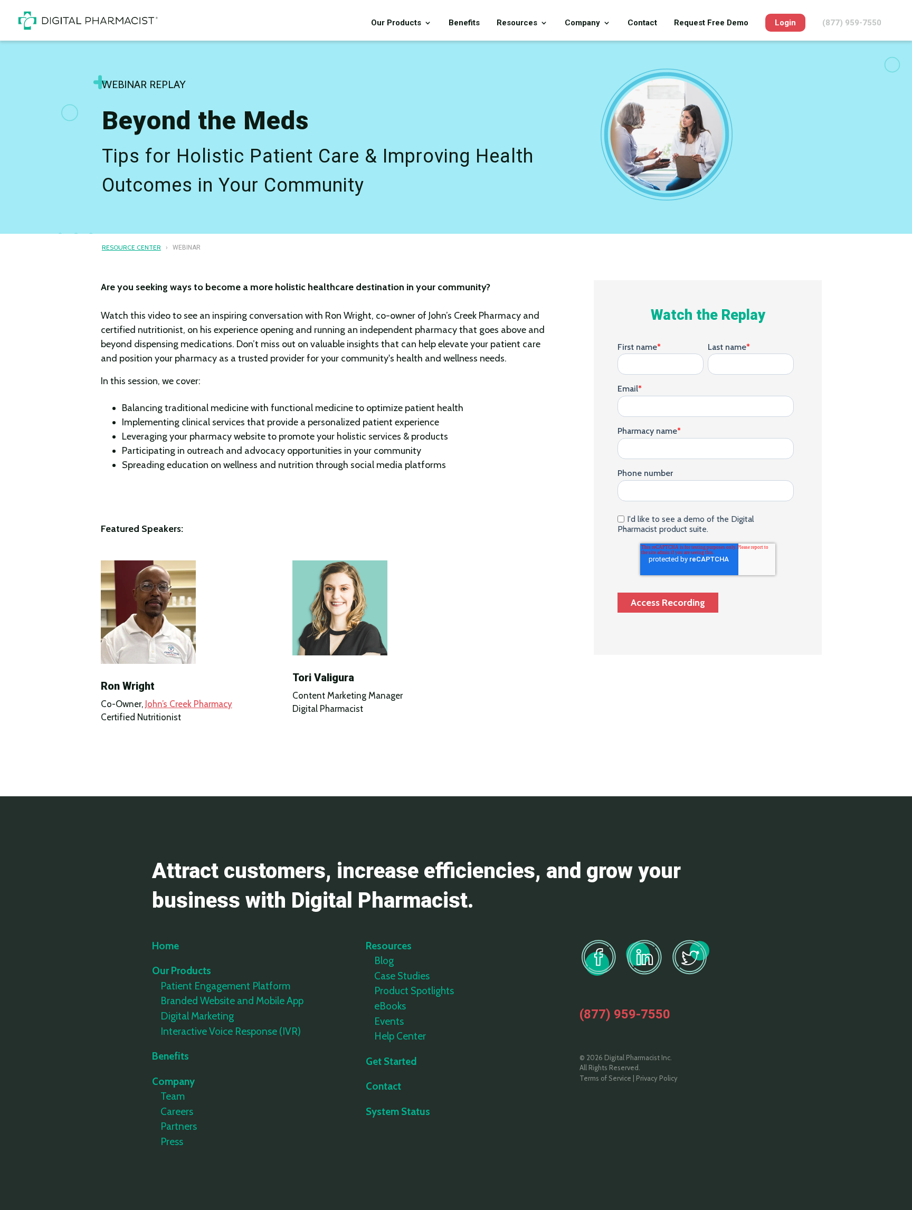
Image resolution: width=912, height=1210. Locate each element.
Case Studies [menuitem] (402, 976)
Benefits (464, 23)
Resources (517, 23)
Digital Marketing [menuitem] (197, 1016)
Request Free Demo (711, 23)
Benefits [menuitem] (170, 1056)
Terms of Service (605, 1078)
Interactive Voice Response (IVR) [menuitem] (230, 1031)
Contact (642, 23)
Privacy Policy (657, 1078)
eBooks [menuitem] (390, 1006)
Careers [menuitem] (176, 1112)
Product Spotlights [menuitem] (414, 991)
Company (582, 23)
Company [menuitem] (173, 1081)
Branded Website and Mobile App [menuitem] (231, 1001)
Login (785, 22)
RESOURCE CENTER (131, 247)
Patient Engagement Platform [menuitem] (225, 986)
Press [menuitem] (171, 1142)
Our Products (396, 23)
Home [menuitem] (165, 946)
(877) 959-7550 (851, 23)
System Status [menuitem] (398, 1112)
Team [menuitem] (172, 1096)
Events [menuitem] (389, 1021)
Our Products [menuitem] (181, 971)
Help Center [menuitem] (400, 1036)
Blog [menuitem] (384, 961)
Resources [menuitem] (389, 946)
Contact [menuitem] (383, 1086)
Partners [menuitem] (178, 1126)
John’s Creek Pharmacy (188, 704)
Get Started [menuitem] (391, 1061)
